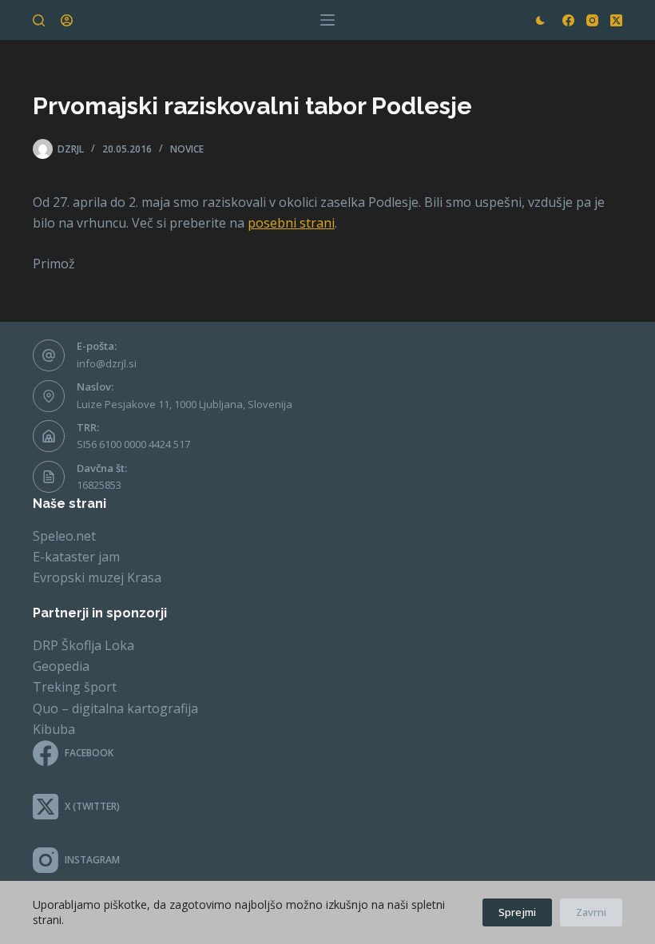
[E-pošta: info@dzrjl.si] (49, 355)
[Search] (39, 20)
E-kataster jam (76, 556)
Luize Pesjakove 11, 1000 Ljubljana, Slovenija (184, 404)
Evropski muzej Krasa (97, 577)
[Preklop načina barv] (540, 20)
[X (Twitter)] (616, 20)
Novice (187, 149)
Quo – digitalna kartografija (115, 708)
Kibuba (54, 729)
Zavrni (591, 912)
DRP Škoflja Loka (83, 645)
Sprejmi (517, 912)
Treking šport (75, 687)
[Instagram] (592, 20)
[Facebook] (568, 20)
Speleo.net (64, 536)
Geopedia (61, 666)
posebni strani (291, 223)
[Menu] (327, 20)
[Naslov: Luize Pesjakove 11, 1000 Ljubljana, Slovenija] (49, 396)
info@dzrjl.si (107, 363)
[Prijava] (67, 20)
